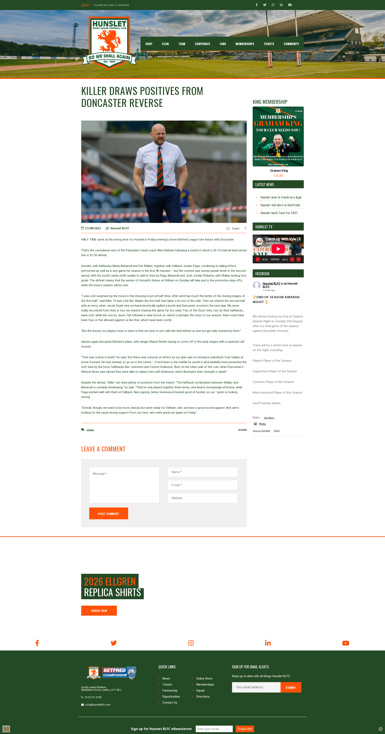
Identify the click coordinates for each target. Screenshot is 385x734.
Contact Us (169, 702)
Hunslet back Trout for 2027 (111, 5)
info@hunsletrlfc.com (97, 704)
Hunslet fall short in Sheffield (280, 205)
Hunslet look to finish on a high (281, 197)
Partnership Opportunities (171, 693)
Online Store (204, 678)
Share (277, 430)
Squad (200, 690)
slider (90, 430)
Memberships (205, 684)
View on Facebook (261, 430)
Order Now (99, 610)
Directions (203, 696)
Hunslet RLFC (272, 283)
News (166, 678)
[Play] (258, 259)
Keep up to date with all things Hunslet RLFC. (261, 676)
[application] (278, 249)
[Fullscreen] (299, 259)
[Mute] (292, 259)
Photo (262, 423)
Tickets (167, 684)
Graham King (279, 170)
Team (236, 228)
